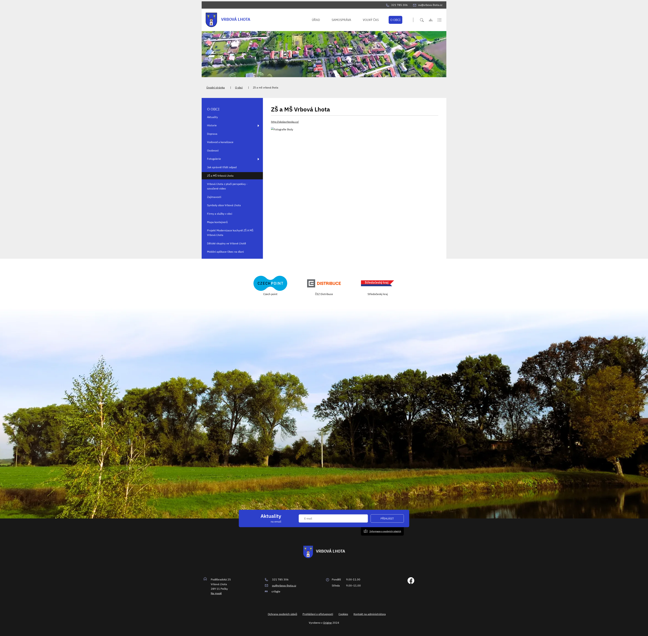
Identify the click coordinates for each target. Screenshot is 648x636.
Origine (327, 622)
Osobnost (213, 150)
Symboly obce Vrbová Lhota (224, 205)
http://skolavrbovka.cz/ (285, 121)
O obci (239, 87)
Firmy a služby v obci (219, 213)
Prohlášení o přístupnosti (318, 614)
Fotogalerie (214, 158)
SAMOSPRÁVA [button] (341, 20)
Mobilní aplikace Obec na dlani (225, 251)
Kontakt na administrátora (370, 614)
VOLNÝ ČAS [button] (371, 20)
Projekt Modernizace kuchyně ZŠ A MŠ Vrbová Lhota (230, 233)
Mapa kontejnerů (217, 222)
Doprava (212, 133)
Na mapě (216, 593)
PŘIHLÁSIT (387, 518)
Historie (212, 125)
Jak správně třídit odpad (222, 167)
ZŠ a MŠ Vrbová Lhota (220, 175)
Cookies (343, 614)
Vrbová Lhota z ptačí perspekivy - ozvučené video (227, 186)
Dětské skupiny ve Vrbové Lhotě (226, 243)
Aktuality (212, 117)
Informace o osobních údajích (385, 531)
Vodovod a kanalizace (220, 142)
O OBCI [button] (395, 20)
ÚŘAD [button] (316, 20)
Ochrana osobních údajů (282, 614)
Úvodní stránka (215, 87)
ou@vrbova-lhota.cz (284, 585)
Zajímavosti (214, 197)
